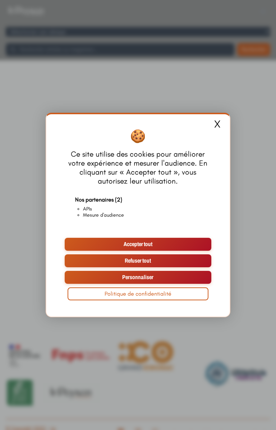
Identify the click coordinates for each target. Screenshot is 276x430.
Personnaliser (137, 277)
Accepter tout (138, 244)
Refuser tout (138, 261)
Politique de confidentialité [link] (138, 293)
